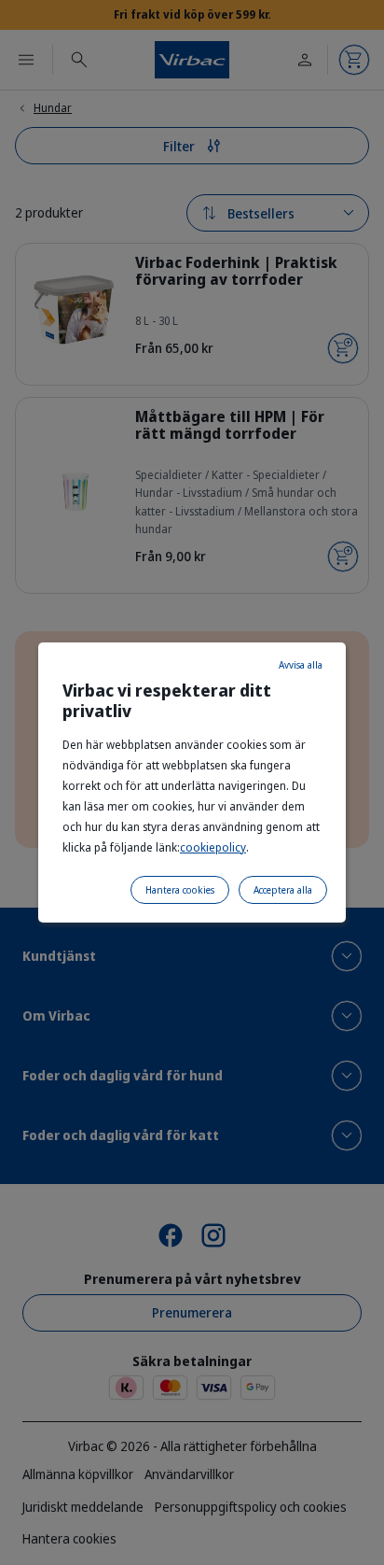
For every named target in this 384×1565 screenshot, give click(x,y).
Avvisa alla (300, 664)
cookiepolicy (213, 847)
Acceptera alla (283, 889)
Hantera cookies (179, 889)
